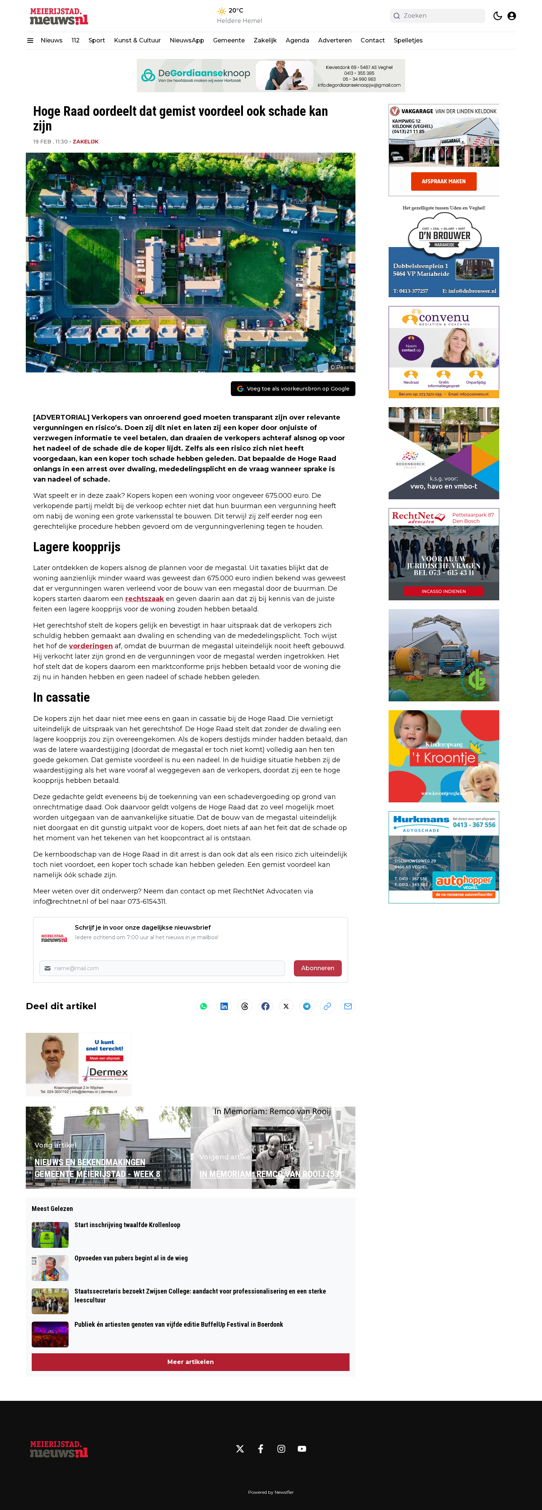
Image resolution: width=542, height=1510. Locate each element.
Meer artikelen (190, 1361)
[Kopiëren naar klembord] (327, 1006)
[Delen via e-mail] (348, 1006)
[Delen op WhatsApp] (203, 1006)
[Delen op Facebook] (265, 1006)
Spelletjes (408, 40)
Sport (96, 40)
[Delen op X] (286, 1006)
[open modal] (511, 15)
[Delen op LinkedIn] (224, 1006)
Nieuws (52, 40)
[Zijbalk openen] (30, 40)
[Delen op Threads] (244, 1006)
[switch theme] (498, 16)
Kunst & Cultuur (137, 40)
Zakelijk (265, 40)
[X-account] (240, 1448)
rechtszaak (144, 599)
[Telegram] (306, 1006)
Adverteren (335, 40)
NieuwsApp (187, 40)
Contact (373, 40)
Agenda (297, 40)
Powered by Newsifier (271, 1492)
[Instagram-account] (281, 1448)
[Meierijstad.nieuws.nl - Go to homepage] (59, 1449)
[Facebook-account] (260, 1448)
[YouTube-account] (302, 1448)
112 (76, 40)
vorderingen (91, 646)
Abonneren (317, 968)
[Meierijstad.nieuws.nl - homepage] (59, 16)
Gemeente (229, 40)
